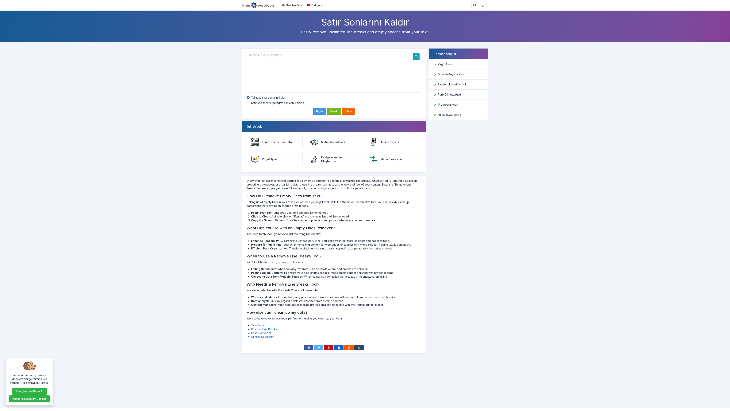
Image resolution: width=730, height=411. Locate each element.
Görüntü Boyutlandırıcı (451, 74)
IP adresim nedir (448, 104)
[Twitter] (318, 347)
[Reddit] (349, 347)
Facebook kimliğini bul (452, 84)
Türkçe (315, 5)
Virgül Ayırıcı (445, 64)
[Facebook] (308, 347)
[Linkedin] (339, 347)
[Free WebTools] (261, 5)
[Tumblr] (359, 347)
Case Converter (261, 333)
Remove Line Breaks (264, 329)
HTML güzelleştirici (450, 114)
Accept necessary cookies (29, 398)
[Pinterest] (328, 347)
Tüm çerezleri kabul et (29, 391)
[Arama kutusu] (474, 5)
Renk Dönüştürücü (449, 94)
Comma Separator (262, 336)
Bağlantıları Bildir (292, 5)
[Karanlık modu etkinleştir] (483, 5)
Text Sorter (258, 325)
